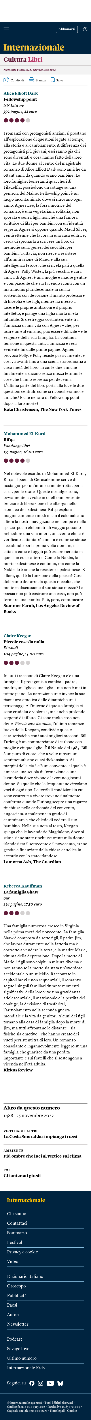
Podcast (14, 1339)
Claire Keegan (18, 636)
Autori (13, 1315)
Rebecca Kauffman (23, 886)
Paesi (12, 1305)
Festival (14, 1242)
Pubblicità (17, 1296)
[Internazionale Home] (27, 1200)
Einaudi (11, 648)
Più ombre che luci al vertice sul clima (43, 1156)
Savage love (18, 1349)
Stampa (41, 80)
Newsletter (17, 1324)
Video (12, 1262)
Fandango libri (17, 446)
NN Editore (14, 106)
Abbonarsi (66, 29)
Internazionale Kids (26, 1368)
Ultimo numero (22, 1358)
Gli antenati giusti (22, 1176)
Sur (7, 898)
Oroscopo (16, 1286)
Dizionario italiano (25, 1277)
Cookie (72, 1410)
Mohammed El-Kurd (25, 434)
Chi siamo (16, 1214)
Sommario (17, 1233)
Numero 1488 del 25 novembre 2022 (30, 70)
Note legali (57, 1410)
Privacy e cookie (22, 1252)
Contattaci (17, 1223)
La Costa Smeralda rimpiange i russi (40, 1137)
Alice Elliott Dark (21, 94)
